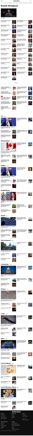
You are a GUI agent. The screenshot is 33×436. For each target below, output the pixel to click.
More (5, 116)
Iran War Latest (3, 416)
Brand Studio (3, 426)
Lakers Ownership (3, 418)
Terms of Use (24, 418)
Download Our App (4, 425)
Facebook (13, 416)
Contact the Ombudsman (15, 429)
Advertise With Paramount (15, 424)
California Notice (24, 416)
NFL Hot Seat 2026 (4, 417)
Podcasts (2, 424)
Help (12, 426)
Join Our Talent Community (16, 425)
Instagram (13, 417)
